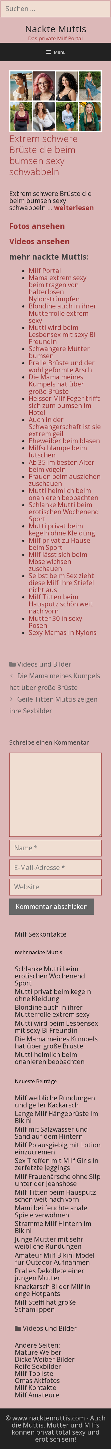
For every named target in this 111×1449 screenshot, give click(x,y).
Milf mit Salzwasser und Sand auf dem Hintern (51, 1133)
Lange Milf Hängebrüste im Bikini (56, 1117)
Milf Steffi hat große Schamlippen (45, 1306)
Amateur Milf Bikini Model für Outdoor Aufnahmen (55, 1259)
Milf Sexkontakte (41, 934)
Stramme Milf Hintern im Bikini (53, 1227)
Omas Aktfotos (37, 1380)
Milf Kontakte (35, 1387)
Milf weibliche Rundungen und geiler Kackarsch (55, 1101)
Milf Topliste (34, 1373)
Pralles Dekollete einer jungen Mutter (49, 1274)
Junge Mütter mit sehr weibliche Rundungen (49, 1243)
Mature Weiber (38, 1352)
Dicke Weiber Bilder (45, 1359)
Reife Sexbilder (38, 1366)
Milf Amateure (37, 1395)
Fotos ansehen (37, 226)
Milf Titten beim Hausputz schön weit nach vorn (55, 1196)
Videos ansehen (39, 241)
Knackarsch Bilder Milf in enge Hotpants (52, 1290)
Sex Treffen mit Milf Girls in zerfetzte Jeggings (56, 1164)
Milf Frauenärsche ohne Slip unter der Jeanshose (58, 1180)
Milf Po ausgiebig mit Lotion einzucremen (58, 1148)
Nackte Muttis (55, 28)
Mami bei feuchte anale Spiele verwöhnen (51, 1211)
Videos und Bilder (44, 664)
